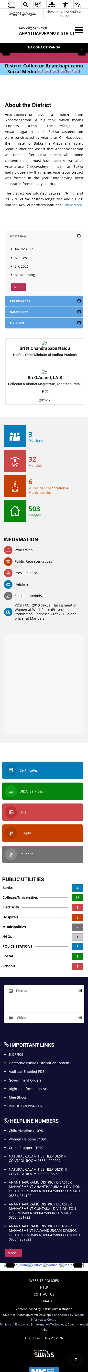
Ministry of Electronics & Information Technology (33, 1324)
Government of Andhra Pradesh (64, 13)
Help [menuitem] (44, 1287)
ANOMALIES (24, 249)
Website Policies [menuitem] (44, 1280)
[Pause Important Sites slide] (79, 1267)
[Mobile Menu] (79, 30)
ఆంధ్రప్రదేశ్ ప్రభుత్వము (22, 13)
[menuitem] (11, 4)
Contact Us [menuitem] (44, 1294)
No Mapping (25, 274)
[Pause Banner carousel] (82, 48)
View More (73, 205)
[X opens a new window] (46, 391)
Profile (46, 400)
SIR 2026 (22, 266)
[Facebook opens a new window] (43, 391)
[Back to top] (76, 1360)
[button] (6, 52)
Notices (21, 257)
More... (18, 287)
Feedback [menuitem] (44, 1301)
